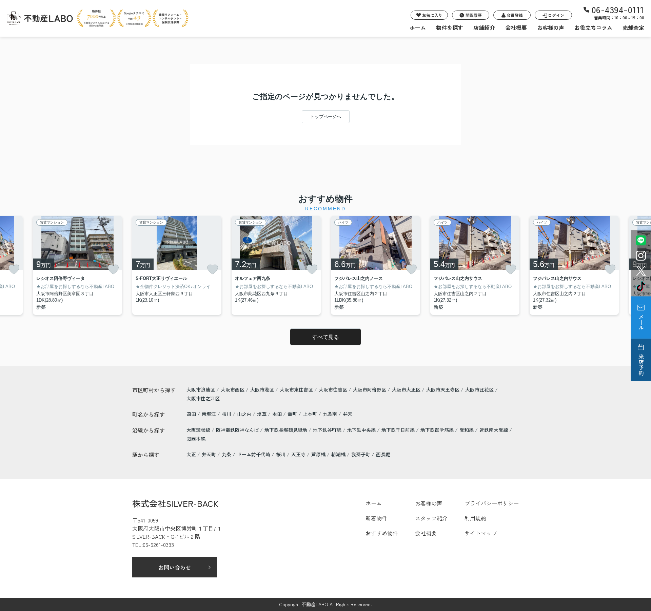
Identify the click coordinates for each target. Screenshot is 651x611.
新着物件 (376, 518)
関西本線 (195, 438)
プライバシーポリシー (492, 503)
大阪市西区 (232, 389)
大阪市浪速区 (200, 389)
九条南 (330, 413)
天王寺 (298, 454)
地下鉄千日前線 (398, 429)
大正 (191, 454)
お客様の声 (550, 27)
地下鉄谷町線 (328, 429)
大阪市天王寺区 (442, 389)
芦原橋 (318, 454)
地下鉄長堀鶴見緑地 (286, 429)
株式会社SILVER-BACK (175, 503)
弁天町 (209, 454)
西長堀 (383, 454)
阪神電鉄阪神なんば (238, 429)
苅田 (191, 413)
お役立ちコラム (593, 27)
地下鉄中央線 (362, 429)
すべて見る (325, 337)
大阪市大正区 (406, 389)
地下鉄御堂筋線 (437, 429)
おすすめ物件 (382, 533)
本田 (277, 413)
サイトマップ (481, 533)
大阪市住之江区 (203, 398)
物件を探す (449, 27)
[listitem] (176, 265)
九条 (226, 454)
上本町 (310, 413)
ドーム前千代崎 (253, 454)
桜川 (227, 413)
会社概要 (516, 27)
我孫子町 (360, 454)
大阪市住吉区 (333, 389)
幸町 (293, 413)
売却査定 (633, 27)
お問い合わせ (174, 567)
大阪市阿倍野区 (369, 389)
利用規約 (475, 518)
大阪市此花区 (479, 389)
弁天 (347, 413)
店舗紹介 (484, 27)
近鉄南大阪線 (494, 429)
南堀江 (209, 413)
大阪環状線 (199, 429)
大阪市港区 (262, 389)
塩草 (262, 413)
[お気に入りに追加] (13, 269)
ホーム (418, 27)
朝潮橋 (338, 454)
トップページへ (325, 116)
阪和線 (467, 429)
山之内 (245, 413)
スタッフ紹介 (431, 518)
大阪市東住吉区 (296, 389)
